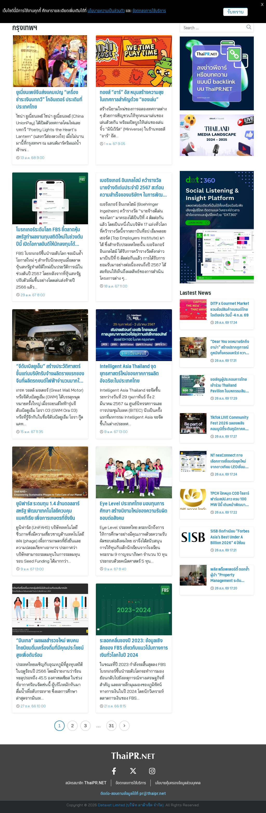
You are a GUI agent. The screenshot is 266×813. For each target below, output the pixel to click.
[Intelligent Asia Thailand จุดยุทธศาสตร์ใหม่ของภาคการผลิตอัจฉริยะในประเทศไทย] (134, 335)
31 (111, 725)
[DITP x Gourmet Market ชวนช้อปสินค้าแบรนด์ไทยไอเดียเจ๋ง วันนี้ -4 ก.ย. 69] (193, 309)
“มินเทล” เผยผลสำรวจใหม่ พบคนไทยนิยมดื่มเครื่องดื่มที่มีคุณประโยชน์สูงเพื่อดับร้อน (50, 647)
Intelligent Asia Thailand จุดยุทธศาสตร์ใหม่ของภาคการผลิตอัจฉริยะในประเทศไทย (129, 373)
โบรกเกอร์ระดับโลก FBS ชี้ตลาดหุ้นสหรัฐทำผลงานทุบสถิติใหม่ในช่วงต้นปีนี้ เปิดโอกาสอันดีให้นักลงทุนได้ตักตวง (49, 240)
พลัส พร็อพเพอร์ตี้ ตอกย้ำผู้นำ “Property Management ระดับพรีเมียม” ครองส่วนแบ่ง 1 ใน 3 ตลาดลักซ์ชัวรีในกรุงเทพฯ (229, 583)
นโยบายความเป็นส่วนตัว (106, 10)
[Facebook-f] (113, 770)
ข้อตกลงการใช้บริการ (149, 10)
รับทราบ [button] (235, 12)
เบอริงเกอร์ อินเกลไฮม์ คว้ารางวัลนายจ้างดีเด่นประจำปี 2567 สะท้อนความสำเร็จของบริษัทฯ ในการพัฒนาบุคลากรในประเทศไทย (134, 191)
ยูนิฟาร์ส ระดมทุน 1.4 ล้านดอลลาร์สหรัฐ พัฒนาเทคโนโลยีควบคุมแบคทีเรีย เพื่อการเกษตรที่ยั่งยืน (47, 510)
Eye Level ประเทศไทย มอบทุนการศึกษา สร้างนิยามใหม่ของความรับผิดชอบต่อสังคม (133, 510)
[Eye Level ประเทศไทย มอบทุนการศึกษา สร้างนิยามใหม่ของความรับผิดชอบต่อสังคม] (134, 472)
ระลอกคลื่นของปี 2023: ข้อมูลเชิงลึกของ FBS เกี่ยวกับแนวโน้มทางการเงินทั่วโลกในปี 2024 (134, 647)
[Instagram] (152, 770)
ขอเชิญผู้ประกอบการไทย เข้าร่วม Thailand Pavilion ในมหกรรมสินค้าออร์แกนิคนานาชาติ (230, 388)
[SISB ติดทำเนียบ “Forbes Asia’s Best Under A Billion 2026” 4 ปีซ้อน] (193, 537)
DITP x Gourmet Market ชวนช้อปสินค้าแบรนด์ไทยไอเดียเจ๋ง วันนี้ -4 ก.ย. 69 (229, 309)
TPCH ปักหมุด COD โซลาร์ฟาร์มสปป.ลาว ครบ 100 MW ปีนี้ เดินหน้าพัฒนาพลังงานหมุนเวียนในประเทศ (229, 505)
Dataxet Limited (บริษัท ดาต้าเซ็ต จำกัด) (131, 805)
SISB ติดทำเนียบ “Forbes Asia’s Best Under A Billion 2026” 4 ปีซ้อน (229, 536)
